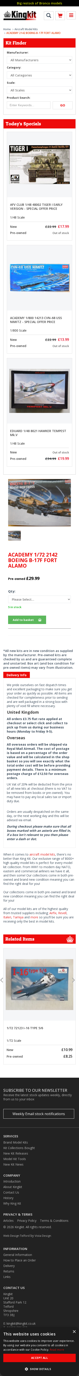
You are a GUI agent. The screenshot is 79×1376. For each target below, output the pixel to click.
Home (7, 29)
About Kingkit (12, 1187)
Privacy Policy (26, 1220)
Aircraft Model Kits (26, 29)
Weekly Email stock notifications (39, 1113)
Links (7, 1277)
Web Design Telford (16, 1236)
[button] (39, 1369)
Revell (62, 913)
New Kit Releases (15, 1153)
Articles (8, 1220)
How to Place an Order (19, 1260)
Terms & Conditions (54, 1220)
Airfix (52, 913)
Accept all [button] (39, 1358)
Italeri (7, 917)
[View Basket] (60, 16)
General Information (17, 1255)
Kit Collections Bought (19, 1148)
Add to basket (23, 620)
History (8, 1198)
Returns (8, 1271)
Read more (57, 1350)
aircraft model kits (42, 854)
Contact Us (11, 1192)
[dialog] (39, 1351)
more (34, 917)
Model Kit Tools (14, 1159)
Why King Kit (12, 1203)
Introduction (12, 1181)
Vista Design (43, 1236)
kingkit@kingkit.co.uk (21, 1323)
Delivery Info (17, 675)
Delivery (9, 1266)
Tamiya (18, 917)
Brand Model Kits (15, 1142)
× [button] (74, 1331)
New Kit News (13, 1164)
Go (62, 105)
